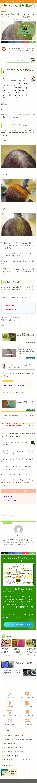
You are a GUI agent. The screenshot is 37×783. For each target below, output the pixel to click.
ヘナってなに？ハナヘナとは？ (13, 735)
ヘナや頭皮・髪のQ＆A (11, 756)
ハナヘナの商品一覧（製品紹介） (14, 752)
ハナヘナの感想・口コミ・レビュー (15, 747)
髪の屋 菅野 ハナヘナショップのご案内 (17, 760)
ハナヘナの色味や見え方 (11, 743)
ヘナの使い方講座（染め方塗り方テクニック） (18, 739)
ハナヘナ (4, 11)
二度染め (11, 515)
